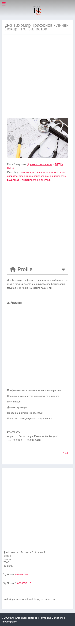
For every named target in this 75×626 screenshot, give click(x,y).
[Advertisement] (37, 76)
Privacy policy (9, 621)
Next (65, 453)
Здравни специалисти (39, 164)
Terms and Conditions (51, 617)
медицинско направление (34, 175)
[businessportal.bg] (37, 14)
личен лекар (43, 172)
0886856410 (24, 583)
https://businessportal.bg (23, 617)
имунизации (27, 172)
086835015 (21, 574)
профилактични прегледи (36, 179)
